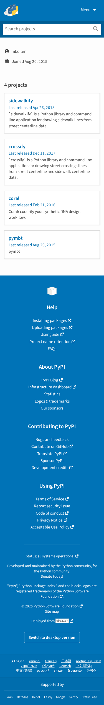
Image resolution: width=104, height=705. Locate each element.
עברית (58, 670)
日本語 (66, 661)
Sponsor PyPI (52, 461)
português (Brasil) (88, 661)
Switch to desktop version (52, 637)
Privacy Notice (50, 520)
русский (43, 670)
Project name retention (49, 342)
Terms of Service (49, 499)
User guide (49, 334)
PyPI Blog (49, 380)
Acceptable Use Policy (50, 527)
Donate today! (52, 576)
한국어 (92, 670)
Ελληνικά (48, 666)
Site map (52, 611)
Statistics (52, 394)
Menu (85, 10)
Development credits (50, 468)
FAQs (52, 349)
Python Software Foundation (56, 606)
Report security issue (52, 506)
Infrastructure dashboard (50, 387)
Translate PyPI (49, 454)
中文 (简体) (84, 666)
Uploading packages (50, 327)
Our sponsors (52, 408)
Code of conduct (50, 513)
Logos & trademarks (52, 401)
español (34, 661)
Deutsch (65, 666)
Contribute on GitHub (50, 446)
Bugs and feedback (52, 439)
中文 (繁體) (24, 670)
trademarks (42, 591)
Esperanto (74, 670)
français (51, 661)
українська (29, 666)
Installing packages (50, 320)
